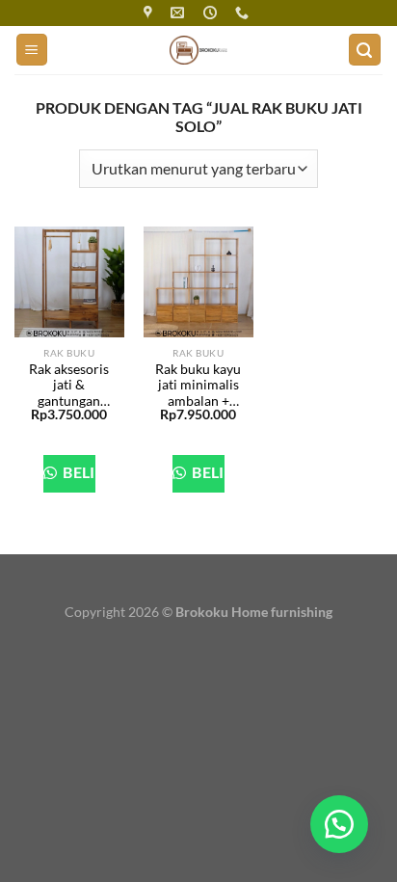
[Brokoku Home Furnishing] (150, 13)
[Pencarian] (365, 50)
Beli (77, 472)
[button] (339, 824)
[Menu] (32, 50)
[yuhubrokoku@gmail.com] (180, 13)
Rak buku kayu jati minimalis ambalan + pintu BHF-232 (198, 385)
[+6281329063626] (244, 13)
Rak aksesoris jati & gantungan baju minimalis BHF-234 (69, 385)
